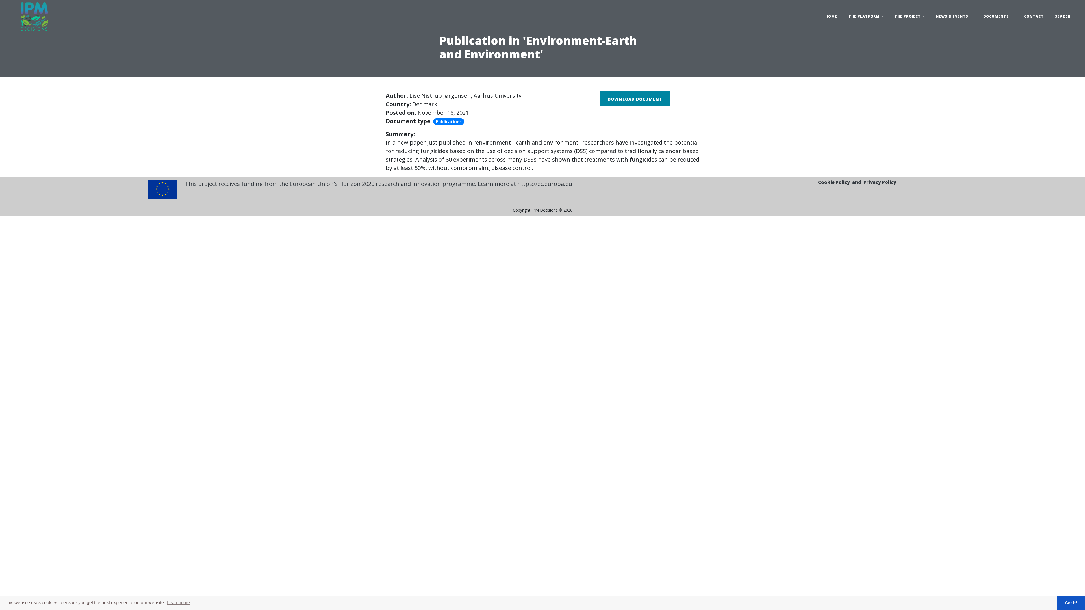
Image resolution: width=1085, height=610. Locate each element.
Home (831, 16)
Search (1063, 16)
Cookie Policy (834, 182)
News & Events (952, 16)
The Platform (865, 16)
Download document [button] (635, 99)
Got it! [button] (1071, 602)
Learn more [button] (178, 602)
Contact (1034, 16)
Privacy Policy (879, 182)
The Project (908, 16)
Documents (996, 16)
